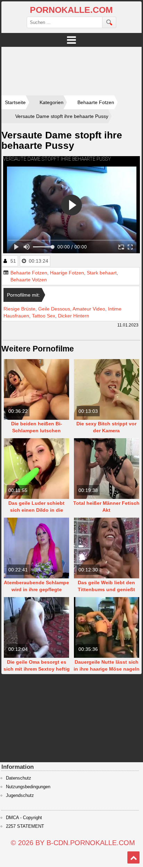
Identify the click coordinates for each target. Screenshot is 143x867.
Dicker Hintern (73, 315)
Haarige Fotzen (67, 272)
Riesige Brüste (19, 309)
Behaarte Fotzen (28, 272)
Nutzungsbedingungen (28, 786)
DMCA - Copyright (24, 817)
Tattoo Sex (43, 315)
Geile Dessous (54, 309)
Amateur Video (89, 309)
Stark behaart (102, 272)
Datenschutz (18, 778)
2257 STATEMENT (25, 826)
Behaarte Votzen (28, 279)
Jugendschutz (20, 795)
